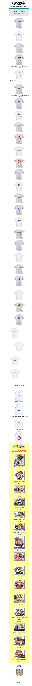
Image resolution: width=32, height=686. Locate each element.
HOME (18, 682)
